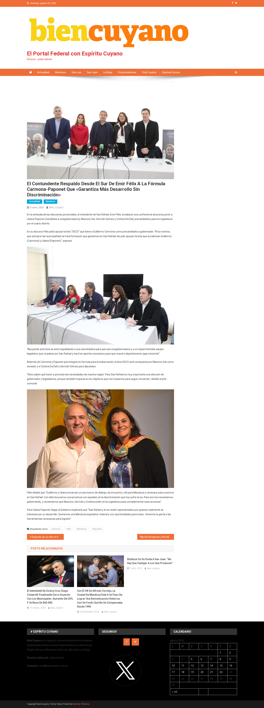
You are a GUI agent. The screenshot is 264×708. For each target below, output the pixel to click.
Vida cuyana (149, 72)
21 (211, 672)
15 (221, 665)
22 (221, 672)
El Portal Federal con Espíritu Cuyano (75, 53)
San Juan (92, 72)
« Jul (174, 691)
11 (182, 665)
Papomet (97, 529)
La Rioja (107, 72)
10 (173, 665)
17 (173, 672)
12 (192, 665)
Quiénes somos (171, 72)
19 (192, 672)
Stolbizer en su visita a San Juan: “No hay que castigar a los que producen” (149, 561)
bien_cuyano (56, 207)
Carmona (56, 529)
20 (202, 672)
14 (211, 665)
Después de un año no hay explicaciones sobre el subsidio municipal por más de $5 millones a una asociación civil (48, 536)
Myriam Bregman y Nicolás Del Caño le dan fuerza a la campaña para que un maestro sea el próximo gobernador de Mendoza (157, 536)
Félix (68, 529)
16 (230, 665)
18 (182, 672)
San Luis (76, 72)
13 (202, 665)
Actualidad (43, 72)
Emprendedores (127, 72)
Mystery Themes (81, 704)
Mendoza (60, 72)
